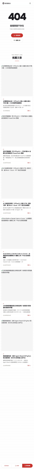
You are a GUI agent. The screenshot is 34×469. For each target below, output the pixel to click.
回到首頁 (18, 35)
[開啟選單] (30, 3)
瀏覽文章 (18, 40)
